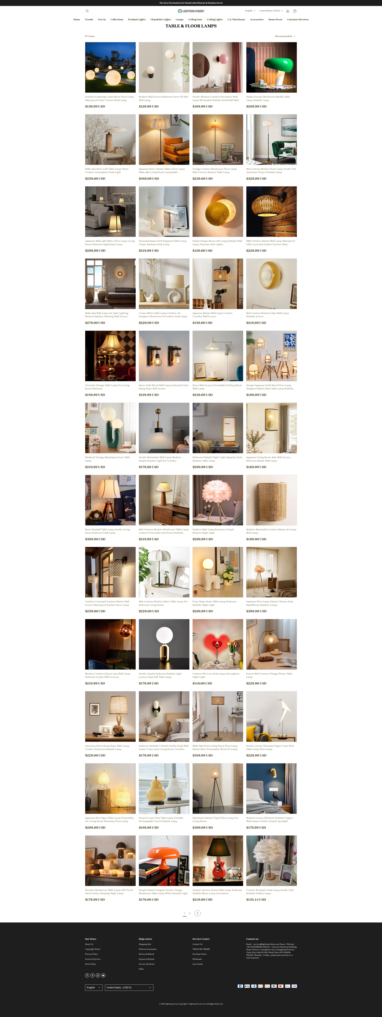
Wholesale (197, 959)
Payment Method (146, 959)
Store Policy (90, 964)
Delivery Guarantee (148, 949)
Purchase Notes (199, 954)
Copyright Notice (93, 949)
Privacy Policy (91, 954)
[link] (117, 19)
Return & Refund (146, 954)
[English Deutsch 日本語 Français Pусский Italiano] (94, 987)
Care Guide (197, 964)
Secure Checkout (146, 964)
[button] (87, 11)
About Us (89, 944)
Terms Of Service (93, 959)
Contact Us (197, 944)
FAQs (141, 969)
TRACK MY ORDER (201, 949)
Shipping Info (145, 944)
